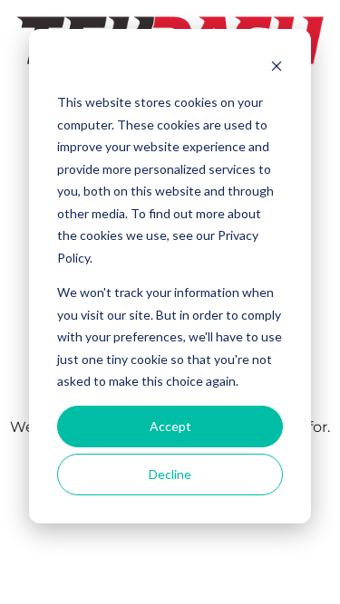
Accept (170, 426)
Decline (170, 474)
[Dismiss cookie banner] (276, 68)
